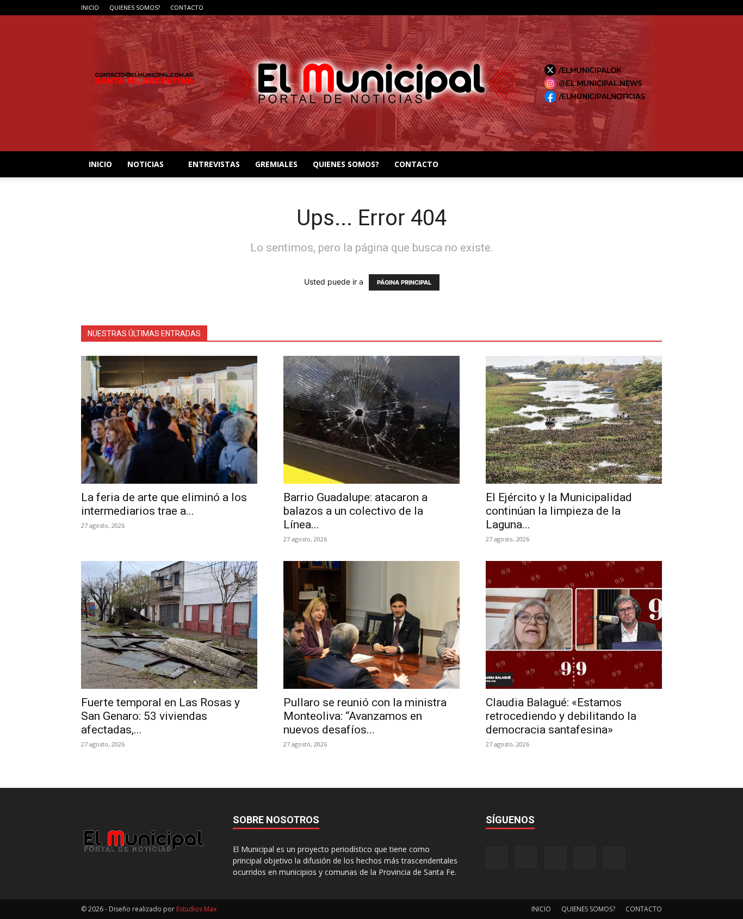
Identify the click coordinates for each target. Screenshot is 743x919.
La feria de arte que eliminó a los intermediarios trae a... (164, 504)
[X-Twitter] (636, 7)
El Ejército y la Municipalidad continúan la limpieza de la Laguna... (559, 511)
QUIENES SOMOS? (134, 7)
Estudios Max (196, 909)
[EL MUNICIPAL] (371, 83)
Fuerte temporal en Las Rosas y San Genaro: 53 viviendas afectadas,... (160, 716)
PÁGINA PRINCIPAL (404, 282)
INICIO (90, 7)
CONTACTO (186, 7)
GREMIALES (276, 164)
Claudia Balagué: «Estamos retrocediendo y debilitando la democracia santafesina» (561, 716)
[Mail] (618, 7)
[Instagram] (600, 7)
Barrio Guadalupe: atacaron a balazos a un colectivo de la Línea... (355, 511)
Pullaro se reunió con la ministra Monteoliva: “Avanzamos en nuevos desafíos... (365, 716)
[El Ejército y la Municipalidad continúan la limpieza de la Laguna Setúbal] (574, 420)
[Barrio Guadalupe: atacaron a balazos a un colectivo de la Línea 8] (371, 420)
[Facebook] (582, 7)
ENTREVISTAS (214, 164)
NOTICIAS (145, 164)
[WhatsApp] (654, 7)
